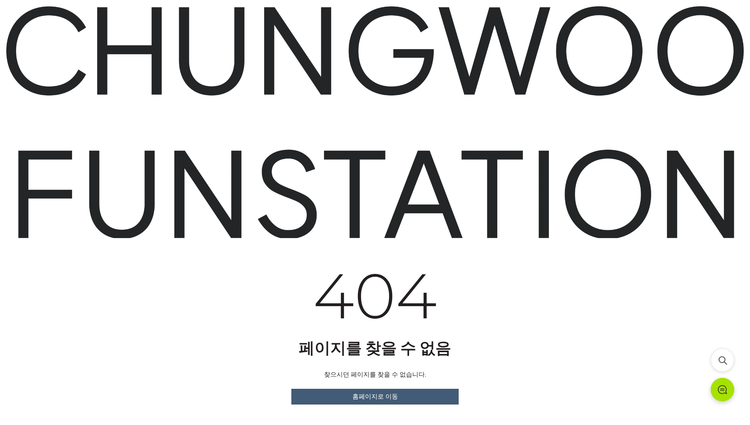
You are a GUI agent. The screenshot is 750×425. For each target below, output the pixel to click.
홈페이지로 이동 (375, 396)
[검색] (722, 360)
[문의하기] (722, 389)
